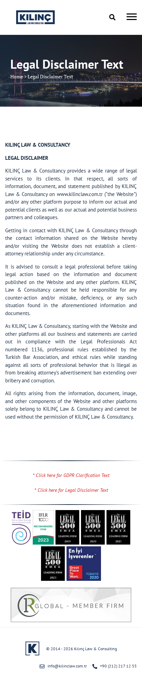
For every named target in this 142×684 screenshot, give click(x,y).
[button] (112, 17)
